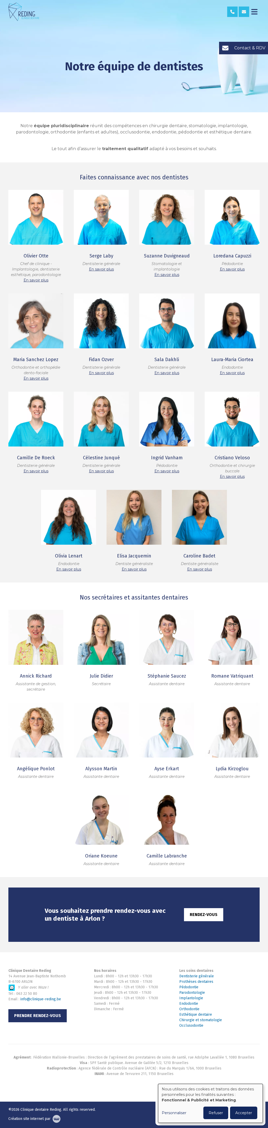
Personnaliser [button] (174, 1113)
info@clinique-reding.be (40, 999)
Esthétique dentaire (195, 1014)
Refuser (216, 1113)
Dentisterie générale (196, 976)
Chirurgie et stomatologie (200, 1020)
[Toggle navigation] (254, 12)
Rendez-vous (203, 914)
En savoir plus (36, 280)
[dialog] (210, 1103)
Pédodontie (188, 987)
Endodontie (188, 1003)
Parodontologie (192, 992)
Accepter (243, 1113)
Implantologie (191, 998)
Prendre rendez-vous (37, 1015)
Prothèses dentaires (196, 981)
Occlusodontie (191, 1025)
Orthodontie (189, 1009)
